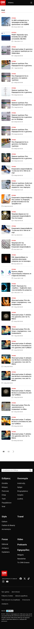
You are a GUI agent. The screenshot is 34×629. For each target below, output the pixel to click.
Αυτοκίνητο (6, 529)
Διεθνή (20, 499)
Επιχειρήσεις (22, 491)
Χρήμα (19, 487)
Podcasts (22, 544)
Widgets (20, 555)
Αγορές (20, 495)
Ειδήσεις (11, 2)
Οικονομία (22, 478)
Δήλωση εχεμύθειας (21, 596)
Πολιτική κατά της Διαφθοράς (11, 600)
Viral (3, 506)
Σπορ (4, 495)
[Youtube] (7, 581)
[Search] (30, 470)
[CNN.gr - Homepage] (3, 2)
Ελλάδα (5, 483)
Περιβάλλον (6, 503)
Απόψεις (5, 548)
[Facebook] (21, 579)
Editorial (5, 544)
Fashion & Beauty (8, 525)
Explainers (6, 552)
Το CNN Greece (23, 562)
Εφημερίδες (23, 550)
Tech (4, 499)
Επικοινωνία (26, 600)
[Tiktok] (29, 579)
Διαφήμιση (5, 604)
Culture (4, 521)
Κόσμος (5, 487)
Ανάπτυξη (21, 483)
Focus (5, 539)
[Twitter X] (25, 579)
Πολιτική (5, 491)
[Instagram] (3, 581)
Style (4, 516)
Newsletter (21, 559)
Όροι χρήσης (5, 592)
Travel (20, 516)
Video (20, 539)
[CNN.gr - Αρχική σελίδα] (4, 573)
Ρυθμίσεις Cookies (7, 596)
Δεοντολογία (16, 592)
